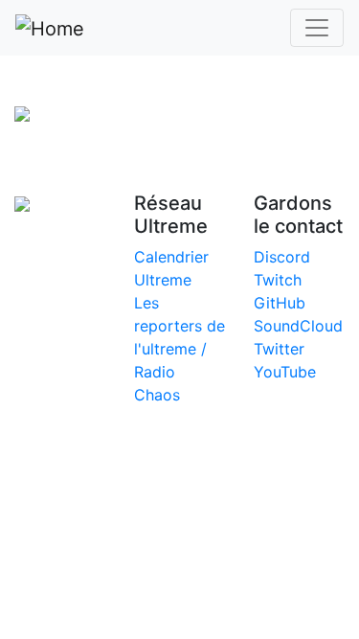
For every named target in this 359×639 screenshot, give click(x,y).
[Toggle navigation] (317, 28)
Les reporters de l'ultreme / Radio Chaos (179, 348)
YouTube (285, 371)
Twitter (279, 348)
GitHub (279, 302)
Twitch (278, 279)
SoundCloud (298, 325)
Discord (282, 256)
